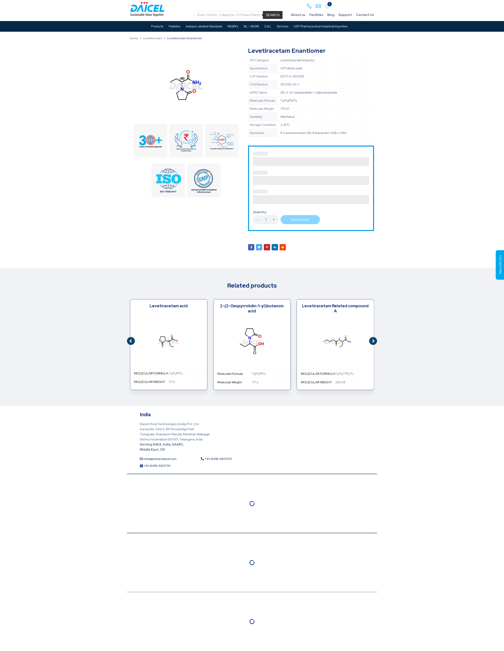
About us (298, 15)
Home (134, 38)
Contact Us (365, 15)
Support (345, 15)
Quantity (259, 212)
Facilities (316, 15)
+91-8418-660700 (218, 459)
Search (273, 15)
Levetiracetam (152, 38)
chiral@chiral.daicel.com (159, 459)
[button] (373, 341)
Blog (330, 15)
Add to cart (300, 219)
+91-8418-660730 (156, 466)
